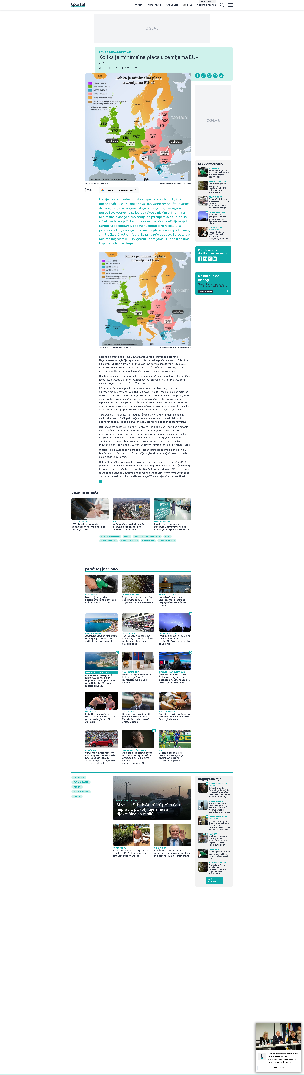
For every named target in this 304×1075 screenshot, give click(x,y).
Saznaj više (278, 1068)
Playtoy (211, 1)
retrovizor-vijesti (110, 536)
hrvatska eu (148, 541)
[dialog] (278, 1047)
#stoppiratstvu (206, 5)
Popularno (154, 5)
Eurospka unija (167, 541)
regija (77, 787)
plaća (127, 536)
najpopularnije (209, 779)
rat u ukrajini (81, 782)
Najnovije (172, 5)
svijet (77, 797)
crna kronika (81, 792)
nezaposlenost (108, 541)
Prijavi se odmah (205, 291)
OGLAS (152, 28)
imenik (202, 1)
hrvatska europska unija (147, 536)
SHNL (189, 5)
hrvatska (79, 777)
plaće (168, 536)
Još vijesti (212, 880)
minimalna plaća (129, 541)
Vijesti (139, 5)
